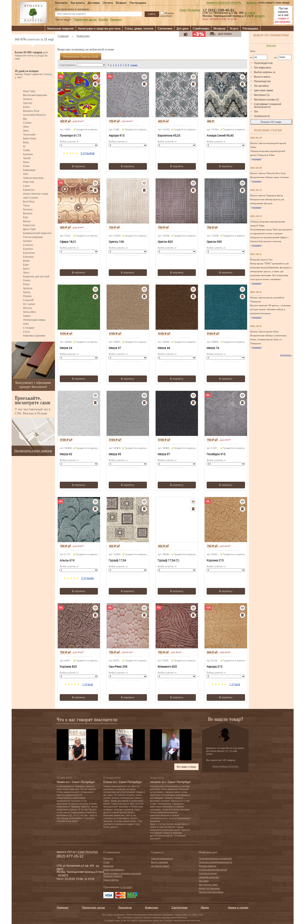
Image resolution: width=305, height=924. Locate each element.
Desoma (28, 209)
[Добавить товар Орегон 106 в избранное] (144, 190)
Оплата (108, 2)
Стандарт (29, 327)
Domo (26, 107)
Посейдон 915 (216, 454)
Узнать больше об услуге (225, 766)
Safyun (27, 316)
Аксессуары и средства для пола (99, 28)
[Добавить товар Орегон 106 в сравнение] (144, 183)
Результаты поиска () (80, 57)
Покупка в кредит (208, 873)
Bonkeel (27, 213)
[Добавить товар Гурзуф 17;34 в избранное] (144, 509)
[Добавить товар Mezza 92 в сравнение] (95, 395)
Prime (26, 284)
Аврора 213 (214, 666)
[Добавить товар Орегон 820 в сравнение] (193, 183)
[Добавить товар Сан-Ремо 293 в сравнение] (144, 608)
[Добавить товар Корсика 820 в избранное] (95, 615)
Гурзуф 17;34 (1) (168, 560)
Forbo (26, 166)
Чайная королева (33, 178)
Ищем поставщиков (209, 888)
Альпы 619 (67, 560)
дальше (133, 65)
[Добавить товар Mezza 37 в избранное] (144, 296)
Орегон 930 (214, 241)
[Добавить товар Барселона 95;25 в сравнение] (193, 76)
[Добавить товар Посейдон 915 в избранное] (242, 402)
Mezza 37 (115, 348)
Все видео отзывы (186, 767)
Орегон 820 (165, 241)
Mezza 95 (115, 454)
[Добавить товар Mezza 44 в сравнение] (193, 289)
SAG (25, 174)
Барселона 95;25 (169, 135)
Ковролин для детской (36, 276)
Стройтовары (201, 28)
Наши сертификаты (113, 869)
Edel (25, 217)
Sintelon (27, 99)
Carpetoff (28, 300)
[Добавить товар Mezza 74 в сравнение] (242, 289)
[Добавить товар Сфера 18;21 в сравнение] (95, 183)
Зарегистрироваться (162, 858)
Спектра (28, 245)
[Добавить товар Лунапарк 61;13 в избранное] (95, 84)
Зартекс (27, 103)
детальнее (256, 159)
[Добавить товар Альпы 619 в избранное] (95, 509)
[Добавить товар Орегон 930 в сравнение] (242, 183)
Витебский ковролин (35, 95)
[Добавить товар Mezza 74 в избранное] (242, 296)
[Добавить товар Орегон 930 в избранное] (242, 190)
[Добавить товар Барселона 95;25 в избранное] (193, 84)
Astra (26, 323)
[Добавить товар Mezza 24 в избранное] (95, 296)
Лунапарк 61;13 (70, 135)
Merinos (27, 308)
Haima (26, 292)
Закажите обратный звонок (222, 2)
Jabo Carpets (30, 197)
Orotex (26, 280)
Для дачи (182, 28)
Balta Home (29, 138)
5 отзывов (88, 153)
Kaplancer (29, 189)
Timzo (26, 205)
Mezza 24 (66, 348)
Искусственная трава (35, 193)
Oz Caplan (29, 304)
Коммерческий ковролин (37, 233)
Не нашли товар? (160, 866)
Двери (205, 907)
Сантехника (165, 28)
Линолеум (125, 907)
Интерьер (219, 28)
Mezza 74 (213, 348)
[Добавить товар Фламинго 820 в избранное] (193, 615)
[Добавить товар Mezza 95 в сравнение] (144, 395)
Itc (24, 146)
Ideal (26, 130)
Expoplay (28, 256)
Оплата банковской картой (213, 869)
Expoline (28, 248)
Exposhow (29, 252)
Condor (27, 122)
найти (152, 14)
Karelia (103, 19)
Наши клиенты (111, 880)
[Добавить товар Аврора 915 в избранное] (144, 84)
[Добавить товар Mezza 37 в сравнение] (144, 289)
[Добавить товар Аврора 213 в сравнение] (242, 608)
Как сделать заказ (208, 884)
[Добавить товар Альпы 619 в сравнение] (95, 501)
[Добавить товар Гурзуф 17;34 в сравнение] (144, 501)
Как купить (78, 2)
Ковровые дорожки (34, 335)
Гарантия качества (208, 877)
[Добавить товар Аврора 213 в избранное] (242, 615)
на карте (249, 12)
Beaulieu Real (31, 111)
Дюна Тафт (29, 229)
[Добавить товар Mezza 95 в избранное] (144, 402)
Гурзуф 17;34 (117, 560)
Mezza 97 (164, 454)
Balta (26, 142)
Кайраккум (29, 170)
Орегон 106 (116, 241)
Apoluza (27, 288)
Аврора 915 (116, 135)
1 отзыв (87, 684)
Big (25, 118)
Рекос (26, 162)
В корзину (78, 166)
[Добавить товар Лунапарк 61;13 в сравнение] (95, 76)
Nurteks (27, 241)
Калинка (28, 154)
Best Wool (28, 201)
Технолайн (29, 134)
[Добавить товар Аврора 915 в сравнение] (144, 76)
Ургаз (26, 272)
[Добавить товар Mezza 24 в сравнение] (95, 289)
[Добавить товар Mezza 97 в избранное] (193, 402)
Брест (26, 268)
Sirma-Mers (29, 312)
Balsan (27, 221)
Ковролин (151, 907)
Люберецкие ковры (34, 319)
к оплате (126, 887)
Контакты (61, 2)
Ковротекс (29, 225)
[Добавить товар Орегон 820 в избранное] (193, 190)
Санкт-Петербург (189, 10)
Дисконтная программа (211, 892)
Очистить (271, 45)
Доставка (94, 2)
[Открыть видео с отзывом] (77, 744)
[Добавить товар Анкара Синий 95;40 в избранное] (242, 84)
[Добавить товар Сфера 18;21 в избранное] (95, 190)
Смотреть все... (286, 355)
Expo (26, 264)
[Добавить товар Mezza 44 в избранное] (193, 296)
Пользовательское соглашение (215, 858)
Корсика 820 (68, 666)
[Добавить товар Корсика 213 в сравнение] (242, 501)
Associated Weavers (34, 114)
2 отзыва (87, 578)
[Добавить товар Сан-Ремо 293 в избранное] (144, 615)
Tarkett (26, 158)
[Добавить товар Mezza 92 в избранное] (95, 402)
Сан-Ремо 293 (118, 666)
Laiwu (26, 185)
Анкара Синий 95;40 (220, 135)
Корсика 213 (215, 560)
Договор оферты (207, 866)
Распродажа (137, 2)
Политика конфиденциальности (215, 862)
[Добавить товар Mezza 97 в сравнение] (193, 395)
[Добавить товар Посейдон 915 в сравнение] (242, 395)
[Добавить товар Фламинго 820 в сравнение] (193, 608)
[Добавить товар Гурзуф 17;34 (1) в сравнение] (193, 501)
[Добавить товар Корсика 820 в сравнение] (95, 608)
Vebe (26, 126)
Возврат (121, 2)
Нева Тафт (29, 91)
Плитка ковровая (33, 237)
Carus (26, 331)
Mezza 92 (66, 454)
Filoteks (27, 296)
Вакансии (108, 866)
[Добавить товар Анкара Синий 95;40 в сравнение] (242, 76)
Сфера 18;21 (68, 241)
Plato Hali (28, 181)
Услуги (234, 28)
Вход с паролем (159, 862)
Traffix (26, 150)
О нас (106, 862)
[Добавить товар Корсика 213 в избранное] (242, 509)
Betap (26, 260)
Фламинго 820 (167, 666)
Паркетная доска (85, 19)
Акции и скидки (238, 907)
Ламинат (116, 19)
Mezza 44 (164, 348)
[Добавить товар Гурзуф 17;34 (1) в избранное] (193, 509)
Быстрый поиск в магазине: (72, 9)
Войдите (251, 2)
